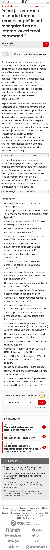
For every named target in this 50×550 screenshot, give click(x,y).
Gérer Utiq (25, 513)
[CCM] (37, 530)
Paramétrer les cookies (11, 513)
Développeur (12, 6)
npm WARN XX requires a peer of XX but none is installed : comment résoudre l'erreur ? (24, 359)
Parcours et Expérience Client (19, 437)
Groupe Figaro (37, 515)
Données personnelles (35, 510)
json (32, 117)
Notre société (34, 508)
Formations (12, 419)
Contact (10, 510)
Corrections (11, 515)
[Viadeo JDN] (37, 541)
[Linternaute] (13, 535)
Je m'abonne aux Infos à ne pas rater (28, 54)
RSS (46, 513)
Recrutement (20, 510)
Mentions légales (24, 515)
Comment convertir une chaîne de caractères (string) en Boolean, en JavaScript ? (22, 264)
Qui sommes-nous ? (11, 508)
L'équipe (24, 508)
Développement (36, 6)
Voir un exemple (39, 407)
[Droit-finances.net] (37, 535)
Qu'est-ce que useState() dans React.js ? (25, 367)
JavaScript (8, 199)
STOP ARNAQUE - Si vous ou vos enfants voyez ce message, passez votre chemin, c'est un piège (23, 484)
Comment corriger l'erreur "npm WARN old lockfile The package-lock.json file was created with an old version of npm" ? (26, 381)
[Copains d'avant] (13, 541)
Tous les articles (37, 513)
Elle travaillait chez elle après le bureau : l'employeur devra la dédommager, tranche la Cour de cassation (24, 493)
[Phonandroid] (37, 547)
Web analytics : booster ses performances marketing (18, 427)
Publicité (44, 508)
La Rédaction (7, 43)
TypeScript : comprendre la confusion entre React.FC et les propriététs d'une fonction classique (24, 315)
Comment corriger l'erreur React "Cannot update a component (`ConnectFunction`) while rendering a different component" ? (26, 326)
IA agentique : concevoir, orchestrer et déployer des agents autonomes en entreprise (22, 447)
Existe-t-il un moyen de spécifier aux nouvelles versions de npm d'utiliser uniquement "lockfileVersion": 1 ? (22, 246)
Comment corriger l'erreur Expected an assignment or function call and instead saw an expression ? (24, 275)
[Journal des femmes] (13, 530)
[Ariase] (13, 546)
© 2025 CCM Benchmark (25, 518)
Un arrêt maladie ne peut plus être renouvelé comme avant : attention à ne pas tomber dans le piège (24, 476)
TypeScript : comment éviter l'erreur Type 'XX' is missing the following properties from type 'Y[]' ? (26, 213)
